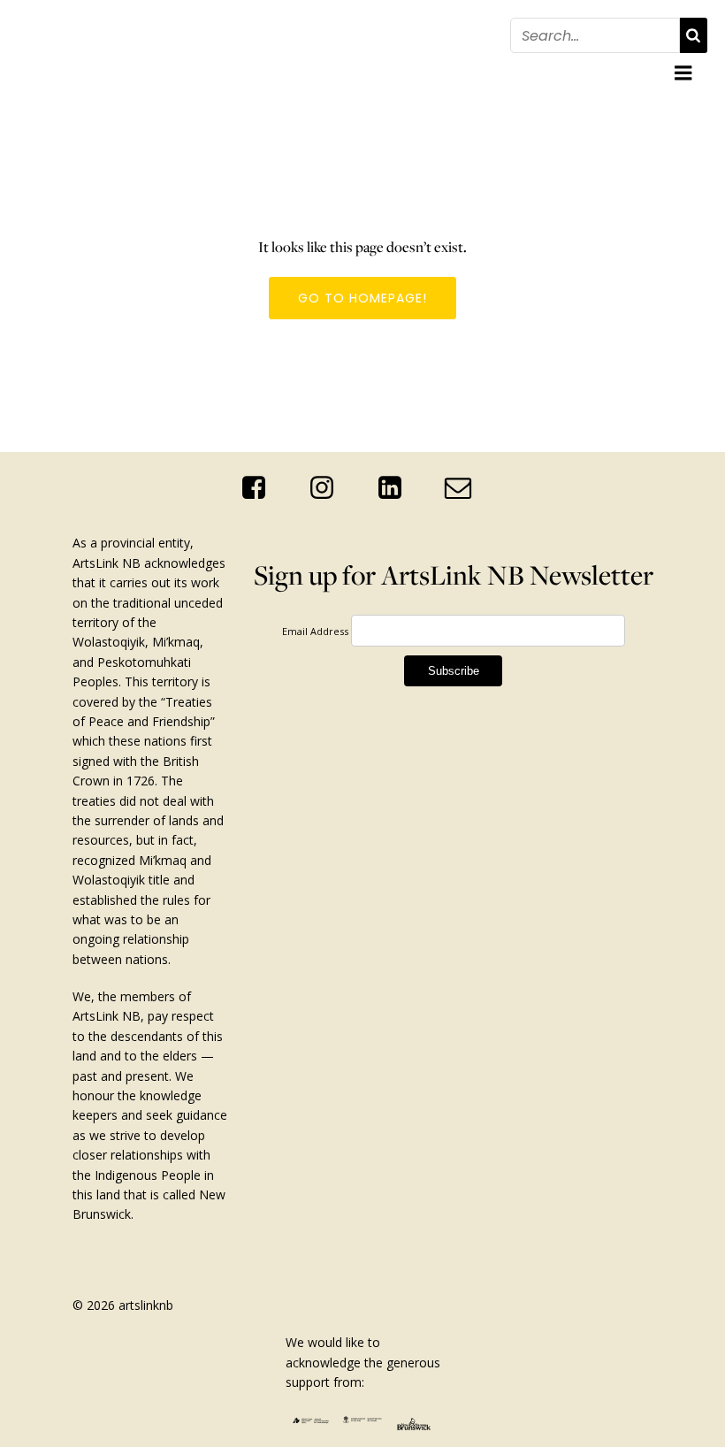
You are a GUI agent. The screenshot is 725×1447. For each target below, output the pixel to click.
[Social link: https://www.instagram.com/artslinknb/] (328, 488)
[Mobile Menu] (683, 73)
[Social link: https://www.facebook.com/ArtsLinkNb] (260, 488)
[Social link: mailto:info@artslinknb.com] (465, 488)
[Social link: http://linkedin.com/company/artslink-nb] (396, 488)
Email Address (315, 631)
